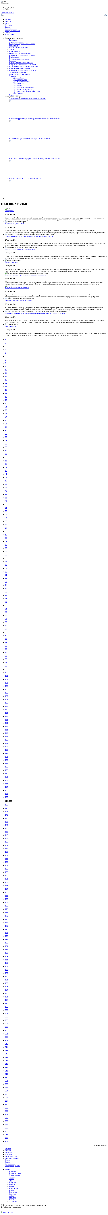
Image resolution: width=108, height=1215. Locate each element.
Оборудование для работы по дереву (22, 55)
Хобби (11, 1196)
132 (6, 780)
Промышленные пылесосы (19, 59)
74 (6, 585)
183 (6, 953)
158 (6, 869)
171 (6, 912)
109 (6, 703)
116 (6, 726)
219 (6, 1074)
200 (6, 1010)
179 (6, 939)
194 (6, 990)
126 (6, 760)
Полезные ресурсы (12, 1158)
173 (6, 919)
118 (6, 733)
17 (6, 393)
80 (6, 605)
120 (6, 740)
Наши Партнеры (11, 29)
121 (6, 743)
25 (6, 420)
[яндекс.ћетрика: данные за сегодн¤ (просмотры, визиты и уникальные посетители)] (7, 1212)
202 (6, 1017)
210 (6, 1044)
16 (6, 390)
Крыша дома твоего (12, 262)
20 (6, 403)
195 (6, 993)
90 (6, 639)
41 (6, 474)
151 (6, 845)
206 (6, 1030)
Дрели (11, 49)
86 (6, 625)
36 (6, 457)
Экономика (13, 1192)
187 (6, 966)
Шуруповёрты (14, 51)
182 (6, 949)
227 (6, 1101)
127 (6, 763)
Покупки (12, 1182)
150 (6, 842)
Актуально (13, 1201)
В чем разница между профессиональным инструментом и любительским (36, 158)
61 (6, 541)
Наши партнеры (11, 1156)
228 (6, 1104)
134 (6, 787)
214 (6, 1057)
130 (6, 773)
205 (6, 1027)
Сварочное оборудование (18, 47)
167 (6, 899)
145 (6, 825)
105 (6, 689)
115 (6, 723)
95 (6, 656)
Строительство (14, 1175)
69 (6, 568)
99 (6, 669)
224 (6, 1091)
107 (6, 696)
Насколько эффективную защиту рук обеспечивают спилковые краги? (34, 119)
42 (6, 477)
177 (6, 933)
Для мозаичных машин (22, 82)
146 (6, 828)
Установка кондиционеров (14, 223)
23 (6, 413)
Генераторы (13, 46)
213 (6, 1054)
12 (6, 376)
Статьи (7, 33)
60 (6, 538)
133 (6, 784)
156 (6, 862)
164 (6, 889)
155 (6, 859)
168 (6, 902)
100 (6, 673)
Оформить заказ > (7, 13)
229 (6, 1108)
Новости (8, 21)
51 (6, 508)
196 (6, 997)
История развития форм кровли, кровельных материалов (25, 275)
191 (6, 980)
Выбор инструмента (12, 1166)
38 (6, 464)
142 (6, 815)
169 (6, 906)
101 (6, 676)
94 (6, 652)
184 (6, 956)
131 (6, 777)
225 (6, 1094)
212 (6, 1050)
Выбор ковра (9, 211)
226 (6, 1098)
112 (6, 713)
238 (6, 1138)
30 (6, 437)
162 (6, 882)
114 (6, 720)
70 (6, 572)
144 (6, 822)
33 (6, 447)
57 (6, 528)
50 (6, 504)
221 (6, 1081)
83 (6, 615)
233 (6, 1121)
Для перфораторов (20, 80)
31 (6, 440)
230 (6, 1111)
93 (6, 649)
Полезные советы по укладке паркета (18, 300)
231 (6, 1114)
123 (6, 750)
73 (6, 582)
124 (6, 753)
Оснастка (12, 76)
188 (6, 970)
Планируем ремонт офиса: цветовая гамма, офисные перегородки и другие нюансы (35, 313)
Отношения (13, 1188)
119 (6, 736)
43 (6, 481)
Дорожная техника (16, 42)
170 (6, 909)
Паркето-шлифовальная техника (21, 63)
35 (6, 454)
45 (6, 487)
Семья (11, 1186)
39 (6, 467)
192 (6, 983)
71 (6, 575)
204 (6, 1023)
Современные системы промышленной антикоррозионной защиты (29, 236)
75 (6, 588)
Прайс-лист (9, 23)
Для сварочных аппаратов (23, 89)
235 (6, 1128)
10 (6, 370)
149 (6, 838)
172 (6, 916)
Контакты (8, 25)
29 (6, 434)
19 (6, 400)
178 (6, 936)
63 (6, 548)
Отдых (11, 1199)
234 (6, 1124)
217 (6, 1067)
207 (6, 1034)
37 (6, 461)
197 (6, 1000)
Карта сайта (9, 34)
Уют (10, 1181)
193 (6, 986)
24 (6, 417)
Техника (12, 1177)
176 (6, 929)
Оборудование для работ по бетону (22, 44)
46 (6, 491)
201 (6, 1013)
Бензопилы (13, 40)
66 (6, 558)
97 (6, 662)
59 (6, 535)
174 (6, 923)
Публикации (13, 1171)
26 (6, 424)
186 (6, 963)
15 (6, 387)
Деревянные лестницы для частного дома (20, 249)
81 (6, 609)
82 (6, 612)
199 (6, 1007)
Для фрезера (18, 85)
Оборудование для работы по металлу (23, 70)
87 (6, 629)
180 (6, 943)
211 (6, 1047)
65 (6, 555)
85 (6, 622)
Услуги (7, 27)
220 (6, 1077)
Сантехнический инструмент (19, 74)
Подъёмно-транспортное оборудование (23, 66)
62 (6, 545)
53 (6, 514)
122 (6, 747)
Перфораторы (14, 57)
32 (6, 444)
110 (6, 706)
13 (6, 380)
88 (6, 632)
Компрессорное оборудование (20, 53)
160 (6, 875)
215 (6, 1060)
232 (6, 1118)
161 (6, 879)
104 (6, 686)
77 (6, 595)
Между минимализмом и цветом (17, 288)
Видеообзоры (14, 95)
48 (6, 498)
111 (6, 710)
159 (6, 872)
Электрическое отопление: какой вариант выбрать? (27, 99)
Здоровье (12, 1194)
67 (6, 561)
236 (6, 1131)
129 (6, 770)
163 (6, 886)
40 (6, 471)
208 (6, 1037)
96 (6, 659)
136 (6, 794)
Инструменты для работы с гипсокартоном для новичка (29, 139)
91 (6, 642)
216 (6, 1064)
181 (6, 946)
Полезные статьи (15, 1173)
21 (6, 407)
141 (6, 812)
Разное (7, 1169)
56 (6, 524)
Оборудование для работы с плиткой (22, 65)
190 (6, 976)
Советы (12, 1184)
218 (6, 1071)
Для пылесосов (19, 83)
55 (6, 521)
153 (6, 852)
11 (6, 373)
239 (6, 1141)
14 (6, 383)
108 (6, 699)
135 (6, 790)
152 (6, 849)
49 (6, 501)
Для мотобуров (19, 78)
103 (6, 683)
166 (6, 896)
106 (6, 693)
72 (6, 578)
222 (6, 1084)
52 (6, 511)
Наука (11, 1190)
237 (6, 1135)
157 (6, 865)
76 (6, 592)
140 (6, 808)
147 (6, 832)
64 (6, 551)
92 (6, 646)
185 (6, 960)
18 (6, 397)
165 (6, 892)
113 (6, 716)
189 (6, 973)
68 (6, 565)
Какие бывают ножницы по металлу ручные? (25, 178)
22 (6, 410)
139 (6, 805)
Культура (12, 1198)
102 (6, 679)
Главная (8, 19)
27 (6, 427)
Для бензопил (18, 93)
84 (6, 619)
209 (6, 1040)
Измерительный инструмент (19, 68)
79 (6, 602)
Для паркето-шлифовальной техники (27, 91)
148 (6, 835)
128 (6, 767)
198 (6, 1003)
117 (6, 730)
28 (6, 430)
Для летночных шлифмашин (24, 87)
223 (6, 1087)
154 (6, 855)
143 (6, 818)
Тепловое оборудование (17, 72)
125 (6, 757)
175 (6, 926)
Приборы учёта (10, 326)
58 (6, 531)
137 (6, 797)
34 (6, 450)
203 (6, 1020)
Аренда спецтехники (12, 31)
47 (6, 494)
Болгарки (12, 61)
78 (6, 599)
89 (6, 636)
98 (6, 666)
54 (6, 518)
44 (6, 484)
